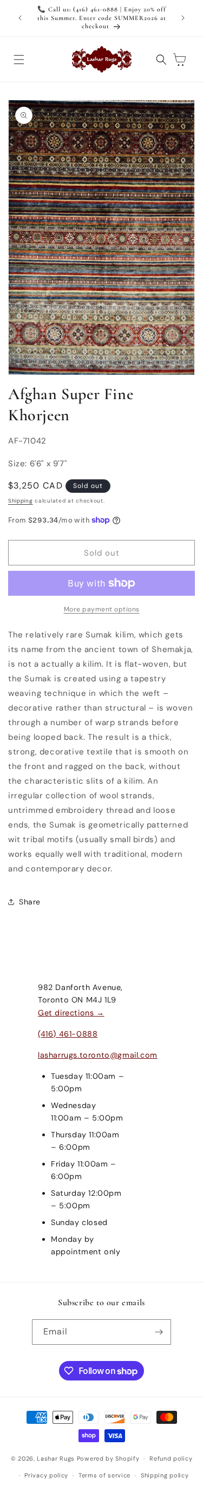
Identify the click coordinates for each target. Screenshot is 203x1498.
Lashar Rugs (56, 1458)
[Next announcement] (183, 18)
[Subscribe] (159, 1332)
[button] (19, 59)
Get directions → (71, 1013)
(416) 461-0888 (67, 1034)
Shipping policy (165, 1475)
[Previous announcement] (20, 18)
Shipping (20, 500)
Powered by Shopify (108, 1458)
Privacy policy (46, 1475)
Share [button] (30, 902)
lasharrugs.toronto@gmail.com (98, 1055)
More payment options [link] (102, 609)
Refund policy (170, 1458)
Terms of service (104, 1475)
